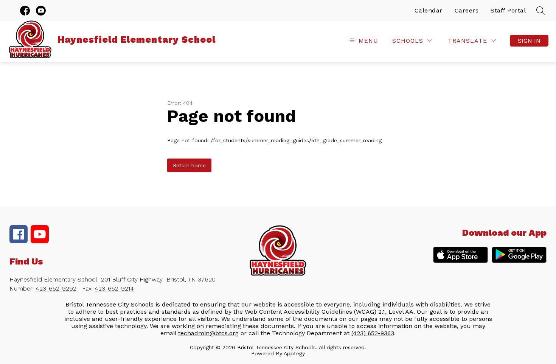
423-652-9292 (56, 288)
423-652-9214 (114, 288)
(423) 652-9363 (372, 333)
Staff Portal (508, 10)
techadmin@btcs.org (208, 333)
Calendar (429, 10)
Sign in (529, 40)
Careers (467, 10)
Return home (189, 165)
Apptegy (294, 353)
